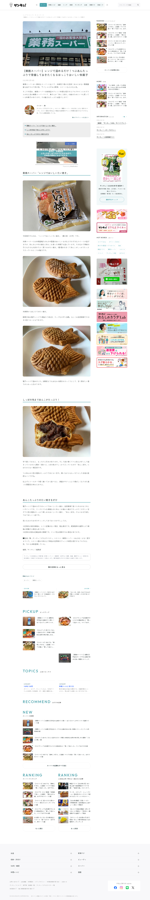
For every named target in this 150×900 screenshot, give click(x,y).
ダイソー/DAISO (114, 242)
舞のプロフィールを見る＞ (80, 117)
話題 (59, 5)
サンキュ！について (15, 885)
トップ (65, 5)
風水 (119, 246)
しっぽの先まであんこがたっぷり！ (38, 130)
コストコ (122, 249)
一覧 (124, 116)
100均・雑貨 (15, 866)
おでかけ (122, 253)
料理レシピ (51, 5)
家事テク (92, 5)
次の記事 (86, 588)
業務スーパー (37, 580)
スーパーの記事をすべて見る (56, 766)
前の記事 (26, 588)
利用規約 (30, 882)
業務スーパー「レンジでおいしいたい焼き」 (41, 126)
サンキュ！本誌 (111, 253)
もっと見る (39, 828)
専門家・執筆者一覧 (29, 885)
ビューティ (82, 859)
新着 (71, 5)
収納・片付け (102, 5)
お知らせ (64, 882)
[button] (37, 5)
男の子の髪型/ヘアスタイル (106, 246)
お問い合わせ (13, 882)
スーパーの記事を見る (111, 70)
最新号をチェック (112, 200)
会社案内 (12, 888)
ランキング (78, 5)
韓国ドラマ (101, 249)
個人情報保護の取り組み (25, 888)
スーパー (43, 5)
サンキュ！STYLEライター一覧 (46, 885)
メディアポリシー (40, 882)
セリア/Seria (102, 242)
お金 (85, 5)
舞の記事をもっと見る (56, 567)
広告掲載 (23, 882)
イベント (100, 253)
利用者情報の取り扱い (53, 882)
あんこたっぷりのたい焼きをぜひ (38, 134)
